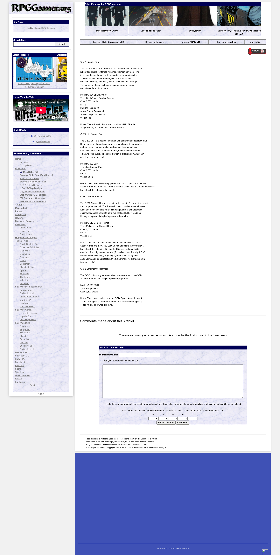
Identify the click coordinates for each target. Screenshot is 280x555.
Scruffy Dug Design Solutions (179, 548)
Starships (24, 273)
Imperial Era (25, 316)
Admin (41, 393)
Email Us (34, 385)
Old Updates (26, 165)
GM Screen (25, 299)
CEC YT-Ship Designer (31, 185)
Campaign (25, 250)
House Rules (26, 231)
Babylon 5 (20, 362)
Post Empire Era (28, 319)
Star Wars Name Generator (33, 181)
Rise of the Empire (28, 313)
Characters (25, 253)
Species (24, 270)
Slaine (18, 368)
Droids (23, 260)
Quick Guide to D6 (28, 244)
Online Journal (27, 293)
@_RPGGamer (42, 141)
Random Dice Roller (29, 178)
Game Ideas (26, 234)
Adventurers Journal (29, 296)
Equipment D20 (116, 42)
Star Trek (19, 372)
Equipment (25, 263)
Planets (23, 336)
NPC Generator (27, 306)
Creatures (24, 257)
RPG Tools (20, 168)
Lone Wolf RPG (22, 375)
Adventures (25, 227)
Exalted (18, 378)
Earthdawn (20, 382)
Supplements (26, 290)
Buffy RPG (20, 359)
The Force (25, 277)
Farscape (19, 365)
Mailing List (20, 214)
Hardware (24, 303)
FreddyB (162, 447)
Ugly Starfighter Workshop (32, 191)
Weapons (24, 283)
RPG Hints (20, 224)
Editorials (24, 162)
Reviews (19, 217)
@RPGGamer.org (42, 135)
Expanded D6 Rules (29, 247)
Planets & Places (28, 267)
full (36, 172)
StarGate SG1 (22, 355)
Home (18, 158)
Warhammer (21, 352)
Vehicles (24, 280)
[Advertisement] (172, 497)
